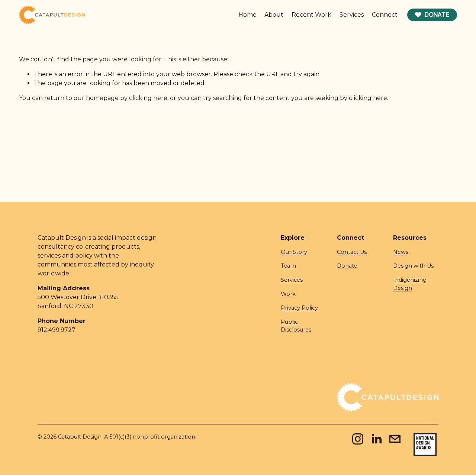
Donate (437, 15)
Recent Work (311, 14)
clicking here (148, 97)
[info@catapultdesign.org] (395, 439)
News (400, 252)
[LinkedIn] (376, 439)
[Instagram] (358, 439)
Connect (385, 14)
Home (247, 14)
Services (352, 14)
